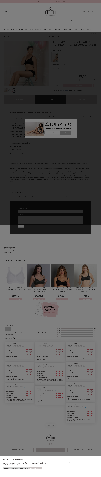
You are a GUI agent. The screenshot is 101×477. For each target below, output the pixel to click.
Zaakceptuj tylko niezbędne (11, 468)
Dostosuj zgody (24, 468)
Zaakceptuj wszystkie (35, 468)
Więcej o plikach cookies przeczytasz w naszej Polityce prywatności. (18, 464)
